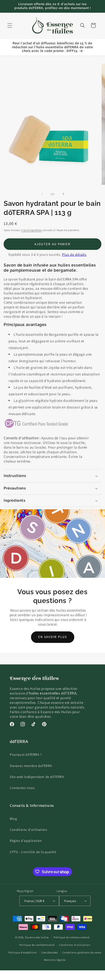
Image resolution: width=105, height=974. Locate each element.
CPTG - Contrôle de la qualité (33, 852)
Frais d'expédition (31, 230)
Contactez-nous (22, 788)
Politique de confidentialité (37, 945)
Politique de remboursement (71, 937)
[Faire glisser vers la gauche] (41, 193)
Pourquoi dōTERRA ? (26, 754)
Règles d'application (26, 840)
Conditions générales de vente (82, 952)
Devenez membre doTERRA (31, 766)
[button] (9, 25)
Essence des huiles (37, 937)
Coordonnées (49, 952)
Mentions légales (55, 960)
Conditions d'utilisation (28, 829)
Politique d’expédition (22, 952)
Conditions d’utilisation (74, 945)
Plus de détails (74, 254)
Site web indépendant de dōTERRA (37, 777)
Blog (13, 818)
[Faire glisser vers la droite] (63, 193)
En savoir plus (52, 637)
